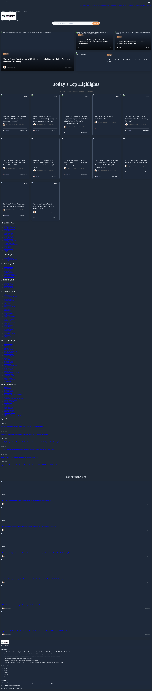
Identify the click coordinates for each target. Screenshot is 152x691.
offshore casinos (8, 346)
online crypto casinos (9, 407)
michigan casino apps (9, 355)
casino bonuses (7, 320)
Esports (25, 11)
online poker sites (8, 325)
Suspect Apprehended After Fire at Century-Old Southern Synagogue (21, 660)
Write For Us (4, 688)
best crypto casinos (8, 236)
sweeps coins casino (9, 277)
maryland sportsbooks (9, 316)
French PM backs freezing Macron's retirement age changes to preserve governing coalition (45, 118)
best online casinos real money (11, 372)
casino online (7, 358)
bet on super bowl (8, 397)
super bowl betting (8, 369)
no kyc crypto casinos (9, 306)
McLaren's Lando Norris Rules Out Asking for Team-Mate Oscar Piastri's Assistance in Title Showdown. (96, 5)
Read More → (23, 130)
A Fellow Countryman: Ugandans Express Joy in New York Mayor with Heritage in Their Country (27, 449)
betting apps (7, 309)
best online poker (8, 403)
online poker (7, 371)
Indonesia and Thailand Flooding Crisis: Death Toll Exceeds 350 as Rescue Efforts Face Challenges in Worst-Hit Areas (33, 662)
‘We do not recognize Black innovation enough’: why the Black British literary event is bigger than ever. (30, 654)
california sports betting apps (11, 351)
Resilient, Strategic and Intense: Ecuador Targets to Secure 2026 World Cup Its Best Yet (24, 434)
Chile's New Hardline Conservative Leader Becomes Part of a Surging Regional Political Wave (14, 162)
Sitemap (20, 688)
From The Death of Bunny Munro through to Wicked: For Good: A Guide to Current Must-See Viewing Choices (93, 41)
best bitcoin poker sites (9, 379)
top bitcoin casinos (8, 267)
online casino (7, 295)
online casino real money (10, 366)
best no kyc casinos (8, 284)
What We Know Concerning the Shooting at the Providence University (19, 457)
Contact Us (24, 20)
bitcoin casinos (7, 230)
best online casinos (8, 239)
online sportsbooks (8, 233)
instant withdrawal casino (10, 333)
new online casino (8, 269)
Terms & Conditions (12, 688)
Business (18, 11)
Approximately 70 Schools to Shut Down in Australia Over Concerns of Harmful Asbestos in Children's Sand (30, 465)
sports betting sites (8, 361)
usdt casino (6, 231)
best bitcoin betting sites (10, 227)
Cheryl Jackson (11, 67)
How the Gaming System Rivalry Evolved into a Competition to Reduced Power (22, 426)
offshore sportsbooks (9, 243)
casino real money (8, 313)
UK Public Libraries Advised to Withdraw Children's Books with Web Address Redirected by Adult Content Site (32, 656)
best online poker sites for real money (13, 394)
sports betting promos (9, 401)
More (18, 20)
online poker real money (10, 297)
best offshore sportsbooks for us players (14, 398)
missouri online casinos (9, 375)
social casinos (7, 226)
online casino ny (8, 405)
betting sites (7, 359)
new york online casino (9, 319)
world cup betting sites (9, 274)
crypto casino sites (8, 411)
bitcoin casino (7, 305)
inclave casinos (7, 303)
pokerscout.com (8, 288)
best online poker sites (9, 229)
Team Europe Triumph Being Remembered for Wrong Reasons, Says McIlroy (136, 118)
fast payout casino (8, 349)
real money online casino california (12, 415)
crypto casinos (7, 310)
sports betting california (9, 413)
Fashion (4, 20)
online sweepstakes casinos (10, 240)
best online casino (8, 329)
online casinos (7, 283)
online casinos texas (9, 410)
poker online (7, 348)
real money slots (8, 234)
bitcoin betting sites (8, 408)
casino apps (7, 327)
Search (96, 23)
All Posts (11, 11)
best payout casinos (8, 272)
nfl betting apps (7, 381)
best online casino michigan (11, 244)
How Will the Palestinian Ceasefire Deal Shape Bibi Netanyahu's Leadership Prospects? (14, 118)
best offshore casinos (9, 237)
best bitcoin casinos (8, 356)
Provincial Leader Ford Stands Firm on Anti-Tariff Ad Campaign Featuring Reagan (75, 162)
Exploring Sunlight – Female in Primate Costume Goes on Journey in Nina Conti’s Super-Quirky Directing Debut (31, 442)
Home (3, 11)
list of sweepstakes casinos (10, 259)
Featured (11, 20)
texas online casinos (9, 395)
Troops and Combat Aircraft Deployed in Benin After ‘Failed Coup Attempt (44, 206)
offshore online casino (9, 250)
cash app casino (8, 378)
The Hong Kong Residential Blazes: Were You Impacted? (18, 658)
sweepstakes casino (8, 241)
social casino (7, 251)
